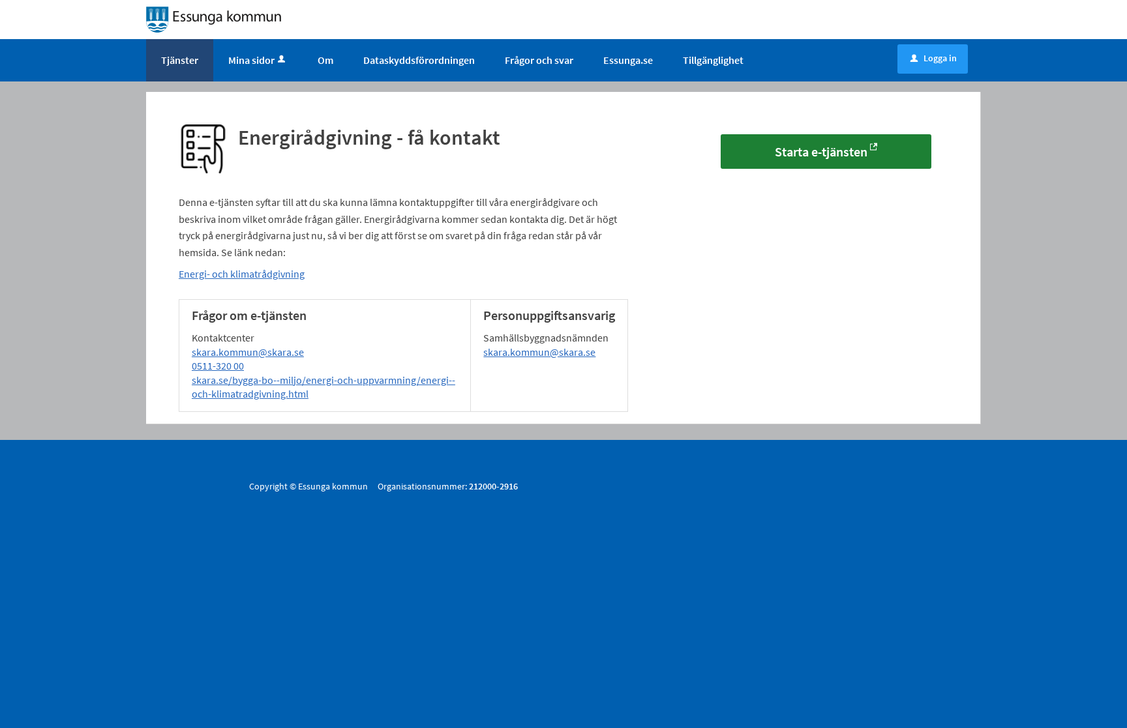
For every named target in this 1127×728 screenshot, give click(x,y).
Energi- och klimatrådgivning (242, 273)
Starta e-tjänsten (821, 151)
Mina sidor (251, 59)
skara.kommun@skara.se (248, 351)
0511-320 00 (218, 365)
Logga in (933, 58)
